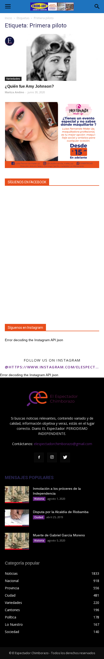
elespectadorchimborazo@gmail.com (63, 443)
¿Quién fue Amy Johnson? (29, 86)
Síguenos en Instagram (25, 328)
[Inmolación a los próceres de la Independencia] (17, 494)
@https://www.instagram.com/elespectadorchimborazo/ (52, 366)
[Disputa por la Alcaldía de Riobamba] (17, 517)
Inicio (8, 18)
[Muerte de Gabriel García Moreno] (17, 541)
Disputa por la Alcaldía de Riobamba (61, 512)
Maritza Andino (14, 92)
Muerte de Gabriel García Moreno (59, 535)
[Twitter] (65, 457)
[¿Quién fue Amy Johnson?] (52, 57)
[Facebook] (39, 457)
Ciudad (38, 517)
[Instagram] (52, 457)
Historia (39, 498)
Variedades (13, 78)
